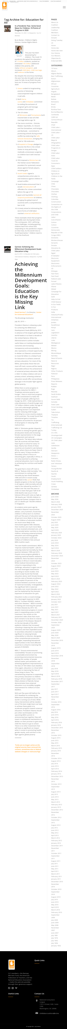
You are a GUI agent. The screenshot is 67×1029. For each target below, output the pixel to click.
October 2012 (56, 817)
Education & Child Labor (32, 254)
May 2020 (54, 635)
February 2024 (56, 553)
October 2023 (56, 563)
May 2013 (54, 799)
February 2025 (56, 533)
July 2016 (54, 712)
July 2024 (54, 540)
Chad (53, 125)
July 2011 (54, 864)
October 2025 (56, 517)
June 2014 (55, 766)
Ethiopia (54, 271)
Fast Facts (55, 274)
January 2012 (56, 843)
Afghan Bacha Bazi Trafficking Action (57, 76)
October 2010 (56, 889)
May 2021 (54, 610)
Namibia (54, 356)
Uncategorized (56, 435)
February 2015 (56, 748)
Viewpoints (32, 33)
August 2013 (55, 792)
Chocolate (55, 189)
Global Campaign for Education (56, 291)
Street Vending (56, 407)
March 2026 (55, 502)
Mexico (53, 348)
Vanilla (53, 448)
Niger (53, 366)
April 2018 (55, 674)
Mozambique (56, 353)
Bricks (53, 107)
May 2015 (54, 743)
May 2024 (54, 545)
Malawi (53, 345)
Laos (53, 330)
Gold (53, 297)
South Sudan (22, 173)
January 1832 (56, 946)
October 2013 (56, 784)
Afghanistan (55, 81)
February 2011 (56, 876)
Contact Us (55, 35)
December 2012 (57, 810)
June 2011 (55, 866)
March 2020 (55, 638)
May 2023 (54, 574)
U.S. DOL (54, 433)
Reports (54, 384)
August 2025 (55, 520)
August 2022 (55, 584)
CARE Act (54, 117)
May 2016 (54, 717)
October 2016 (56, 702)
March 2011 (55, 874)
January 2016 (56, 725)
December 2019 (57, 640)
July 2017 (54, 689)
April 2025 (55, 530)
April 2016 (55, 720)
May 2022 (54, 589)
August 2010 (55, 897)
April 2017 (55, 694)
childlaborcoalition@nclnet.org (51, 1013)
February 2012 (56, 840)
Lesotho (54, 335)
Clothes (54, 194)
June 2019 (55, 651)
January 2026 (56, 507)
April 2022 (55, 592)
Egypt (53, 253)
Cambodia (55, 115)
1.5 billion (20, 61)
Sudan (53, 410)
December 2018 (57, 656)
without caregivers (26, 68)
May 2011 (54, 869)
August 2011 (55, 861)
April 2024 (55, 548)
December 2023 (57, 556)
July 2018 (54, 669)
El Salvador (55, 256)
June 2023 (55, 571)
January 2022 (56, 599)
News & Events (56, 358)
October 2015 (56, 735)
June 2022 (55, 586)
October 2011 (56, 853)
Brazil (53, 104)
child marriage (36, 70)
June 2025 (55, 525)
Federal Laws (56, 279)
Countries (55, 227)
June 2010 (55, 902)
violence (21, 72)
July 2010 (54, 899)
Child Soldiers (56, 168)
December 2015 (57, 728)
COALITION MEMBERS (44, 1)
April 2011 (55, 871)
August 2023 (55, 566)
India (53, 312)
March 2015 (55, 746)
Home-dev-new (57, 51)
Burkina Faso (56, 109)
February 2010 (56, 912)
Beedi (53, 97)
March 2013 (55, 802)
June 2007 (55, 933)
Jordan (53, 322)
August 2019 (55, 648)
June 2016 (55, 715)
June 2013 (55, 797)
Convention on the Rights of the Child (56, 207)
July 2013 (54, 794)
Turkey (53, 430)
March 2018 (55, 676)
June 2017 (55, 692)
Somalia (54, 402)
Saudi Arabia (56, 394)
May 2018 (54, 671)
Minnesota (23, 115)
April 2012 (55, 835)
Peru (53, 376)
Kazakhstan (55, 325)
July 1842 (54, 941)
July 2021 (54, 604)
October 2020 (56, 622)
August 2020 (55, 630)
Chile (53, 184)
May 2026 (54, 499)
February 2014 (56, 771)
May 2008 (54, 925)
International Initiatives (22, 257)
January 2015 (56, 751)
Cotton (53, 222)
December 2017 (57, 681)
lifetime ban (33, 160)
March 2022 (55, 594)
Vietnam (54, 451)
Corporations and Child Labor (56, 214)
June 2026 (55, 497)
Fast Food (55, 276)
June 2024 (55, 543)
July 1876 (54, 938)
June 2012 (55, 830)
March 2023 (55, 579)
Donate (54, 38)
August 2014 (55, 761)
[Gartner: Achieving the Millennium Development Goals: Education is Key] (7, 249)
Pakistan (54, 374)
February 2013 (56, 804)
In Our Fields (56, 304)
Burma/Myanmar (57, 112)
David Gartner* (20, 312)
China (53, 186)
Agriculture (55, 89)
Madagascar (55, 343)
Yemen (53, 466)
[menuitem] (27, 1)
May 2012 (54, 833)
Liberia (53, 338)
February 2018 (56, 679)
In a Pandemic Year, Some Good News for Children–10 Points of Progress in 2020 (28, 28)
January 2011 (56, 879)
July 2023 (54, 569)
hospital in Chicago (26, 144)
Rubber (54, 386)
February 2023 (56, 581)
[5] (7, 28)
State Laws (55, 404)
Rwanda (54, 392)
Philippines (55, 379)
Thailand (54, 415)
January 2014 (56, 774)
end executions (28, 187)
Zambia (54, 487)
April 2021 (55, 612)
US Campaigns (56, 438)
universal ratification (31, 213)
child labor (26, 70)
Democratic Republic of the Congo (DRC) (57, 232)
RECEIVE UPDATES (14, 2)
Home (53, 45)
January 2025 (56, 535)
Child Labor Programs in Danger (55, 148)
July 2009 (54, 920)
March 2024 (55, 550)
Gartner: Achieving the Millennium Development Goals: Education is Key (28, 249)
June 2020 (55, 633)
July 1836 (54, 943)
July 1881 (54, 935)
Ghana (53, 286)
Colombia (54, 199)
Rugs (53, 389)
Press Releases (56, 381)
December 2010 (57, 882)
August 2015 (55, 738)
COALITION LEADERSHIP (56, 1)
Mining (53, 351)
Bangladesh (55, 94)
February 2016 (56, 722)
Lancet (29, 480)
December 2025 (57, 509)
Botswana (55, 102)
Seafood (54, 397)
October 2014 (56, 758)
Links (53, 340)
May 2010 (54, 905)
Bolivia (53, 99)
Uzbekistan (55, 445)
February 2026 (56, 504)
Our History (55, 53)
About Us (54, 22)
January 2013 (56, 807)
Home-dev (55, 48)
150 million (27, 64)
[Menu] (64, 7)
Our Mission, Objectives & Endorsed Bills (56, 58)
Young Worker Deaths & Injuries (56, 471)
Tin (52, 420)
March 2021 (55, 615)
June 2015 (55, 740)
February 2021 (56, 617)
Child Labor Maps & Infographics (55, 140)
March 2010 (55, 910)
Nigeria (54, 369)
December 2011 (57, 846)
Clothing (54, 197)
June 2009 (55, 923)
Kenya (53, 327)
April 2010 (55, 907)
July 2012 (54, 828)
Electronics (55, 263)
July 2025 (54, 522)
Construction (56, 202)
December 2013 (57, 776)
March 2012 (55, 838)
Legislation (55, 333)
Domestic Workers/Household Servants (58, 240)
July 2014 (54, 763)
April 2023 (55, 576)
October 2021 (56, 602)
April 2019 (55, 653)
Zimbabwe (30, 102)
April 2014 (55, 769)
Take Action (55, 412)
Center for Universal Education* (28, 313)
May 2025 (54, 527)
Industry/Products (58, 315)
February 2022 (56, 597)
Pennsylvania (36, 115)
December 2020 (57, 620)
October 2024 (56, 538)
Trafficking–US (56, 428)
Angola (53, 91)
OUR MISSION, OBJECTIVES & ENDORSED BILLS (27, 1)
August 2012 (55, 825)
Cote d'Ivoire (56, 220)
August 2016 (55, 710)
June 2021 (55, 607)
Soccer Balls (55, 399)
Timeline (54, 417)
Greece (20, 88)
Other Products (57, 371)
